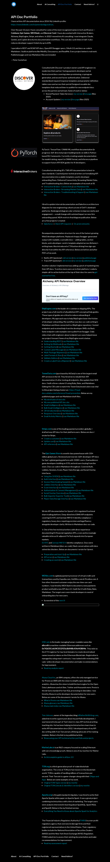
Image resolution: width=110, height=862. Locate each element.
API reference (50, 444)
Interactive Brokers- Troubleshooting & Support (64, 192)
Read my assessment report (55, 843)
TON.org (46, 766)
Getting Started (50, 347)
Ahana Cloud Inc (49, 677)
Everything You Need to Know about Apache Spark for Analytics (70, 811)
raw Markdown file (81, 186)
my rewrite (72, 783)
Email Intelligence (51, 405)
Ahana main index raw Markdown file (59, 706)
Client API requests (62, 224)
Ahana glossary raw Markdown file (58, 703)
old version (67, 258)
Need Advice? (89, 4)
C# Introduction (50, 410)
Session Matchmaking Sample (56, 482)
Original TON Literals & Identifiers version (61, 785)
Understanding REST (53, 341)
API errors (48, 557)
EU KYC (45, 542)
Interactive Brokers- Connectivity (58, 186)
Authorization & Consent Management (60, 490)
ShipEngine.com (49, 308)
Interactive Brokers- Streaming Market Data (62, 189)
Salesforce (49, 224)
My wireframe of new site (54, 399)
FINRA (83, 820)
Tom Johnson (47, 715)
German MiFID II (59, 542)
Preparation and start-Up (54, 554)
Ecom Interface (50, 487)
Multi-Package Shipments (54, 352)
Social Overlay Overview (54, 493)
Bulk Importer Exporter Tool (56, 496)
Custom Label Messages (54, 349)
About (39, 4)
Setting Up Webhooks (53, 344)
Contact (78, 4)
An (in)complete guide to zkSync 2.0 (58, 757)
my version (78, 94)
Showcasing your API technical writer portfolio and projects (69, 738)
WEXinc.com (47, 576)
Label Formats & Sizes (53, 355)
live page (88, 94)
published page (90, 258)
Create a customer (51, 438)
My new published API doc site (56, 402)
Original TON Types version (55, 783)
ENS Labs (46, 642)
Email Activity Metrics (53, 416)
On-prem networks (82, 224)
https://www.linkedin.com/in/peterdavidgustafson (32, 24)
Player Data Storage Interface (56, 498)
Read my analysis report (54, 668)
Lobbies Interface (51, 485)
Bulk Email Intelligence (53, 408)
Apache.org (47, 795)
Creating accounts (51, 560)
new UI (62, 600)
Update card (49, 441)
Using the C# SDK (51, 476)
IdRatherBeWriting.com (88, 715)
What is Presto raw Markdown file (58, 700)
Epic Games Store (53, 453)
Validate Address (51, 358)
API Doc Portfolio (65, 4)
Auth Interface (50, 479)
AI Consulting (50, 4)
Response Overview (52, 413)
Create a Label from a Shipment (57, 361)
